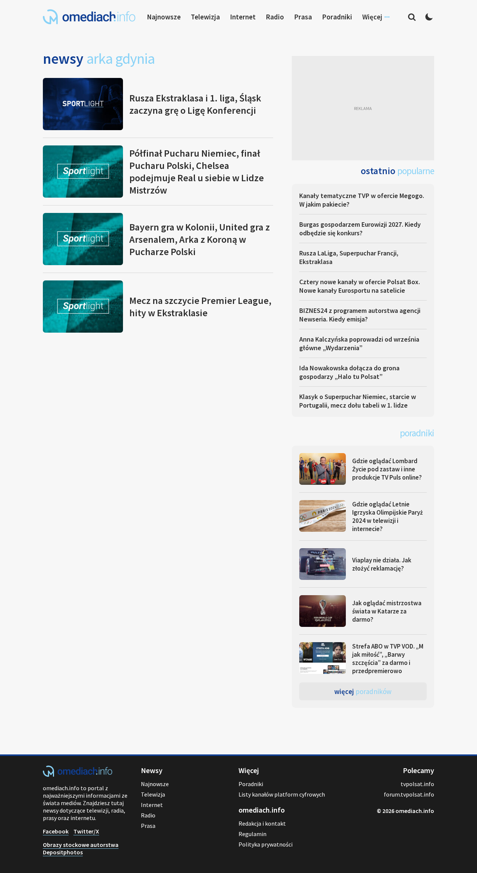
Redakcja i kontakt (262, 823)
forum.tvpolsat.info (409, 794)
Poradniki (337, 16)
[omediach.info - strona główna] (89, 16)
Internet (243, 16)
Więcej (363, 691)
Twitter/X (86, 831)
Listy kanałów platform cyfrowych (281, 794)
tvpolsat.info (417, 784)
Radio (275, 16)
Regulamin (252, 834)
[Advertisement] (363, 108)
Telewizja (205, 16)
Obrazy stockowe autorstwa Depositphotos (81, 848)
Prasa (303, 16)
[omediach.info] (77, 774)
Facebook (56, 831)
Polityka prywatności (265, 844)
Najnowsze (164, 16)
